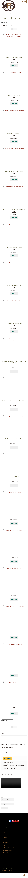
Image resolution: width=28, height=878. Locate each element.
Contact (5, 837)
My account (5, 842)
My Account (4, 876)
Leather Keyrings (7, 840)
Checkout (5, 835)
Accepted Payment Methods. (12, 768)
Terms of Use (6, 852)
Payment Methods (7, 845)
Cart (4, 832)
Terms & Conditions (7, 850)
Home (4, 13)
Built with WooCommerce (7, 870)
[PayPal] (14, 758)
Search (14, 876)
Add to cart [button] (14, 65)
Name (2, 797)
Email (2, 802)
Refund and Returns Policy (9, 847)
